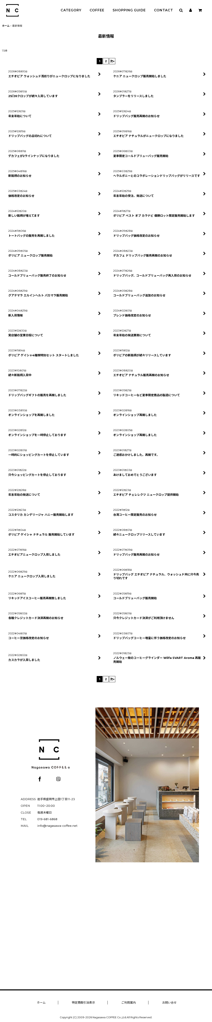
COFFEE (97, 10)
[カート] (200, 10)
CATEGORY (71, 10)
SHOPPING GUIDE (129, 10)
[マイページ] (190, 10)
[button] (181, 10)
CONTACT (163, 10)
